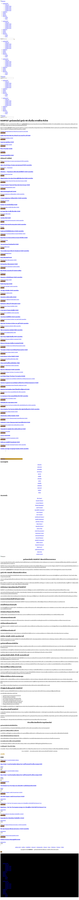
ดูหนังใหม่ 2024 (8, 9)
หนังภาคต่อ (39, 467)
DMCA (62, 847)
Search (1, 39)
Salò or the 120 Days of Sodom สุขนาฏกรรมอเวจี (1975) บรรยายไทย (16, 165)
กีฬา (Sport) (39, 498)
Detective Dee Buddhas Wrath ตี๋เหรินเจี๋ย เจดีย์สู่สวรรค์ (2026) (14, 389)
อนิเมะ (49, 847)
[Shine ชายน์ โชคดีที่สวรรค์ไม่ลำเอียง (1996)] (9, 359)
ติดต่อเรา (58, 847)
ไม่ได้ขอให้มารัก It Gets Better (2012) (8, 402)
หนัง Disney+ (39, 471)
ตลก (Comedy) (39, 514)
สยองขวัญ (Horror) (39, 526)
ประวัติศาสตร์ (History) (39, 517)
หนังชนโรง (39, 464)
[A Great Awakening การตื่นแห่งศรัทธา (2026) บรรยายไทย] (12, 194)
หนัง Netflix (39, 469)
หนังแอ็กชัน (28, 847)
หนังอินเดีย (39, 485)
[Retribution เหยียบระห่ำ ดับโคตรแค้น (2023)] (9, 299)
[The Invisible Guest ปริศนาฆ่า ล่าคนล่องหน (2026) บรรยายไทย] (4, 246)
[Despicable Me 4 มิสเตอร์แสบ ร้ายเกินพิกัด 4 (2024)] (11, 814)
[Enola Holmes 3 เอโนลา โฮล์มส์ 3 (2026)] (9, 352)
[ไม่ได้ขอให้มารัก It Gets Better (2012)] (8, 398)
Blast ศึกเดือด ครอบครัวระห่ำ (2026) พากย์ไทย (10, 270)
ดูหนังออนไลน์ (5, 3)
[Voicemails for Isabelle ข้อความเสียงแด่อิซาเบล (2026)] (12, 425)
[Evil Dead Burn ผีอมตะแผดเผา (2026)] (8, 260)
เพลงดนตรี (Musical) (39, 535)
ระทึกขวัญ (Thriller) (39, 521)
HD (1, 133)
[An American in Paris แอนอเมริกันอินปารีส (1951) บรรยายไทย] (13, 392)
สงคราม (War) (39, 528)
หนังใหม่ (4, 13)
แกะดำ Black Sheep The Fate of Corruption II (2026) (12, 376)
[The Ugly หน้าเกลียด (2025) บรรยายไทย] (8, 286)
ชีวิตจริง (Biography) (39, 505)
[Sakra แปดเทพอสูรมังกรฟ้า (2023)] (7, 187)
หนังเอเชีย (39, 478)
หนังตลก (45, 847)
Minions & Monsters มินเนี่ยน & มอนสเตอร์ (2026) (11, 343)
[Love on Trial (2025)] (5, 431)
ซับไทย (3, 162)
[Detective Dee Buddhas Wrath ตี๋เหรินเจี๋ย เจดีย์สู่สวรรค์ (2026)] (13, 385)
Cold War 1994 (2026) (5, 218)
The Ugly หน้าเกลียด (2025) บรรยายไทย (9, 290)
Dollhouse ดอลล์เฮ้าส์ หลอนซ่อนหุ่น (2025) (10, 442)
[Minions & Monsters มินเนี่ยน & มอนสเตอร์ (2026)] (10, 339)
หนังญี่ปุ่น (39, 483)
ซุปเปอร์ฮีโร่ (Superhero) (39, 510)
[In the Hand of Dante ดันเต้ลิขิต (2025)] (8, 306)
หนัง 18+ (39, 474)
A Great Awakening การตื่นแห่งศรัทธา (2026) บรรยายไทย (13, 198)
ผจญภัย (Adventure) (39, 519)
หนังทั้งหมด (5, 12)
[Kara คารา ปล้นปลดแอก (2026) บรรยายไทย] (9, 365)
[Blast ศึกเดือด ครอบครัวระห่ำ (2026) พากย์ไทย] (10, 266)
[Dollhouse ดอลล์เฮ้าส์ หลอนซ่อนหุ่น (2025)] (9, 438)
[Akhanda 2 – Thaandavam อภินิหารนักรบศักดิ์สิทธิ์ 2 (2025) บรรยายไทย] (6, 167)
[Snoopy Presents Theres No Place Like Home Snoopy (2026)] (13, 181)
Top (1, 852)
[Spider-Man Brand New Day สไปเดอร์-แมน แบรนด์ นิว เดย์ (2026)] (14, 131)
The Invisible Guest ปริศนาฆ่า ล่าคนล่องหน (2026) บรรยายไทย (14, 251)
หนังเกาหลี (39, 488)
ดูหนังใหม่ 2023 (8, 10)
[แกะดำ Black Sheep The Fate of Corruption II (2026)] (11, 372)
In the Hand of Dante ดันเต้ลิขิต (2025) (9, 310)
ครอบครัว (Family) (39, 500)
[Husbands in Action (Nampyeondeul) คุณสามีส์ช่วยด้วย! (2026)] (13, 418)
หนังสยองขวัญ (39, 847)
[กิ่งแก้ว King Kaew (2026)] (6, 280)
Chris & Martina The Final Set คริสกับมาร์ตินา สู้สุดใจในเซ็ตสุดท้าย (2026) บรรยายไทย (19, 409)
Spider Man (39, 552)
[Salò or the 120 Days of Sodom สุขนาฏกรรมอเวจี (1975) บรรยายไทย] (14, 161)
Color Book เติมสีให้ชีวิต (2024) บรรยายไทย (10, 317)
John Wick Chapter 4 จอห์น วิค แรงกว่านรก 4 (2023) (12, 796)
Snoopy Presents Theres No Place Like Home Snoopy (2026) (15, 185)
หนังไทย (39, 490)
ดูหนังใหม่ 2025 (8, 7)
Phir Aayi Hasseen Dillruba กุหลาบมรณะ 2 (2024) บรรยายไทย (14, 829)
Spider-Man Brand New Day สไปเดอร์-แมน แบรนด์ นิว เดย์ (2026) (15, 135)
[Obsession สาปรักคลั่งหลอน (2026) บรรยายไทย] (3, 273)
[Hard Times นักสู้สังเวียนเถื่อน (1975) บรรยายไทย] (8, 332)
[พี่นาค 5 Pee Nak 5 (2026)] (6, 144)
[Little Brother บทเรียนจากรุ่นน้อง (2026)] (9, 411)
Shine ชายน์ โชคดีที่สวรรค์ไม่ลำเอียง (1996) (10, 363)
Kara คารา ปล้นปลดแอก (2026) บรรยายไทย (10, 369)
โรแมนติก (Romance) (39, 545)
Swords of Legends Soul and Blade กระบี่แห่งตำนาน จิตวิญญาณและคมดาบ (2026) (19, 383)
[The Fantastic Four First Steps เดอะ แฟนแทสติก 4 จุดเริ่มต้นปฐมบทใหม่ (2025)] (4, 781)
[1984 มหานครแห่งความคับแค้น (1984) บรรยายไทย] (10, 326)
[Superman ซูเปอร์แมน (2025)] (6, 138)
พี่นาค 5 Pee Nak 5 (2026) (6, 148)
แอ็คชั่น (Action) (39, 542)
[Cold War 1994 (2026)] (5, 214)
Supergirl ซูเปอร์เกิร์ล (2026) (7, 155)
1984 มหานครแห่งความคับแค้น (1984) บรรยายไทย (11, 330)
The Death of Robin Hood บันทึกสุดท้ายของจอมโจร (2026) (14, 350)
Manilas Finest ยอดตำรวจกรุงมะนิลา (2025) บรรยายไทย (13, 224)
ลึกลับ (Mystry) (40, 524)
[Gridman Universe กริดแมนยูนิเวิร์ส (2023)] (9, 835)
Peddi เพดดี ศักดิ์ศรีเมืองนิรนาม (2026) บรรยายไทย (12, 231)
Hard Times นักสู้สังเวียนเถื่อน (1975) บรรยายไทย (11, 336)
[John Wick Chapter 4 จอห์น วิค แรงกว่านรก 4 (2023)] (11, 792)
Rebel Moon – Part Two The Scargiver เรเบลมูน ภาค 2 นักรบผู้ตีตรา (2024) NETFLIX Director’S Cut (23, 807)
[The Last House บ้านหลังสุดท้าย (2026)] (4, 240)
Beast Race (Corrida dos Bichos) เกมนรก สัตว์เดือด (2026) (14, 237)
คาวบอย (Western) (39, 503)
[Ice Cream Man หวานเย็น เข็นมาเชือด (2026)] (9, 207)
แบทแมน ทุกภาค (39, 554)
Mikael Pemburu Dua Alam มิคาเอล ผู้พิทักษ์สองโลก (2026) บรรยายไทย (16, 178)
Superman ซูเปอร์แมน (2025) (7, 142)
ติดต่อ (6, 19)
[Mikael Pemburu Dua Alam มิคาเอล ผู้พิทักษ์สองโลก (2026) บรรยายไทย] (6, 174)
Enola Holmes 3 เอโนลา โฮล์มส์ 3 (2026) (9, 356)
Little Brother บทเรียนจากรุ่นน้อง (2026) (9, 415)
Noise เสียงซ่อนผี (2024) (6, 257)
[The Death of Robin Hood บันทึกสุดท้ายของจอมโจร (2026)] (12, 345)
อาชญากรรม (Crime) (39, 533)
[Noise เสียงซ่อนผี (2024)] (5, 253)
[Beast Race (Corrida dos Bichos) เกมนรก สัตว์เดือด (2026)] (12, 233)
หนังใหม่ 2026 (18, 847)
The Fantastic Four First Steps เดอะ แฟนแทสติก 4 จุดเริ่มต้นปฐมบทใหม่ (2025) (18, 785)
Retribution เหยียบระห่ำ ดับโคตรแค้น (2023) (10, 303)
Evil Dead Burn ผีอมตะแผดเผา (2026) (9, 264)
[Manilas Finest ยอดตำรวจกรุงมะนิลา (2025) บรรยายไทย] (12, 220)
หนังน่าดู (4, 14)
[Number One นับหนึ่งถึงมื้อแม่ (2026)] (4, 200)
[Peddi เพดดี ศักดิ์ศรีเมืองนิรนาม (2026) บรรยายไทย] (2, 227)
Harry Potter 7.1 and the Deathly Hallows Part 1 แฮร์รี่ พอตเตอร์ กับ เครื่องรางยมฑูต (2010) (21, 775)
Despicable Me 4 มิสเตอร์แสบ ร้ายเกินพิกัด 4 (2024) (12, 818)
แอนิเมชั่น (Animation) (39, 540)
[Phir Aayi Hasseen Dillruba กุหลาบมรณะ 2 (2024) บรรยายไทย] (13, 824)
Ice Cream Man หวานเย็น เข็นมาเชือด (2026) (10, 211)
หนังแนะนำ (7, 5)
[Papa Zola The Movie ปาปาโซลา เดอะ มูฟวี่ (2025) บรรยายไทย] (13, 319)
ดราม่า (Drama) (39, 512)
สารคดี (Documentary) (39, 531)
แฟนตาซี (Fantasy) (39, 538)
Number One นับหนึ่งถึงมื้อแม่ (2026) (8, 204)
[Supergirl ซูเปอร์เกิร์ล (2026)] (2, 151)
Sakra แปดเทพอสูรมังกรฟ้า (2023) (8, 191)
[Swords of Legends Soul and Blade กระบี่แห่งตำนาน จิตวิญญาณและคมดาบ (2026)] (17, 378)
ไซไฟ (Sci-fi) (39, 547)
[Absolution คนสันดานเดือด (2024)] (6, 293)
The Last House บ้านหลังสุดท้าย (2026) (9, 244)
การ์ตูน (39, 492)
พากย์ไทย (3, 133)
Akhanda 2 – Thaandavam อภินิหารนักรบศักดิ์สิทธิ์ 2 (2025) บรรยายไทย (16, 171)
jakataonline (3, 799)
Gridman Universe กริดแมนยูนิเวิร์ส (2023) (10, 839)
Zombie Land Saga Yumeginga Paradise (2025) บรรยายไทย (14, 448)
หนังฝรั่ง (39, 476)
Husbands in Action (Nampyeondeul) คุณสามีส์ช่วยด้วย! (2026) (15, 422)
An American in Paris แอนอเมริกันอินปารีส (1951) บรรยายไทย (14, 396)
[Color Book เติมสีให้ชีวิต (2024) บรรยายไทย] (9, 312)
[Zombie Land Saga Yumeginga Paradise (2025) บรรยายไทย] (13, 444)
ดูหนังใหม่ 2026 (8, 6)
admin (1, 766)
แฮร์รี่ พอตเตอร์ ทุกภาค (39, 549)
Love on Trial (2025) (5, 435)
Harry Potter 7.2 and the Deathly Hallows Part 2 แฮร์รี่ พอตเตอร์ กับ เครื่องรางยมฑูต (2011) (21, 764)
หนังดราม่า (34, 847)
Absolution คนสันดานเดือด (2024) (8, 297)
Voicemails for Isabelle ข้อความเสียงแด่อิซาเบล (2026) (13, 429)
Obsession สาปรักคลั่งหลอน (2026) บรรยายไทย (11, 277)
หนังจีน (39, 481)
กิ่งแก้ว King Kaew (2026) (6, 284)
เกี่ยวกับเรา (5, 16)
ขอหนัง (6, 17)
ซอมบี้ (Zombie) (39, 507)
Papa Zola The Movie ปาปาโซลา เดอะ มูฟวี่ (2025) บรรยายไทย (14, 323)
